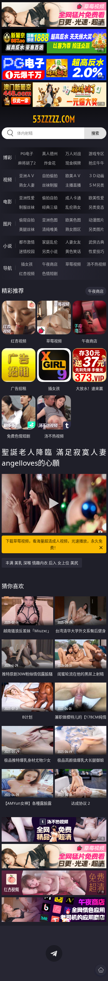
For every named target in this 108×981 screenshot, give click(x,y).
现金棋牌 (73, 163)
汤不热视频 (96, 264)
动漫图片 (96, 219)
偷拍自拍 (50, 197)
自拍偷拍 (50, 175)
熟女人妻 (27, 185)
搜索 (95, 133)
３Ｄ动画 (96, 175)
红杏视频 (27, 273)
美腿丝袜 (27, 229)
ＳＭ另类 (96, 185)
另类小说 (50, 251)
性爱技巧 (96, 251)
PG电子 (26, 153)
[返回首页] (100, 969)
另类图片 (96, 229)
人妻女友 (73, 242)
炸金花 (50, 163)
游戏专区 (96, 153)
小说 (7, 246)
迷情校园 (27, 251)
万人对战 (73, 153)
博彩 (7, 157)
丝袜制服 (50, 185)
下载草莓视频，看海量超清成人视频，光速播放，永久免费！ (54, 544)
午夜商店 (50, 264)
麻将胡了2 (27, 163)
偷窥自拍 (27, 219)
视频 (7, 180)
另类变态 (96, 207)
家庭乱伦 (50, 242)
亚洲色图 (50, 219)
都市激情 (27, 242)
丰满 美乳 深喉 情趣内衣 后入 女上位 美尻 (42, 562)
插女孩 (27, 264)
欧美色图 (73, 219)
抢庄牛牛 (96, 163)
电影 (7, 202)
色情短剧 (50, 273)
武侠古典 (96, 242)
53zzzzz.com (54, 119)
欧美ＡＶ (73, 175)
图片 (7, 224)
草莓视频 (73, 264)
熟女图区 (73, 229)
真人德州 (50, 153)
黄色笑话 (73, 251)
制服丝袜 (27, 207)
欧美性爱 (96, 197)
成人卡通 (73, 197)
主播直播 (73, 185)
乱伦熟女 (73, 207)
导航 (7, 268)
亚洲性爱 (27, 197)
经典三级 (50, 207)
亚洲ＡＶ (27, 175)
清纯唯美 (50, 229)
